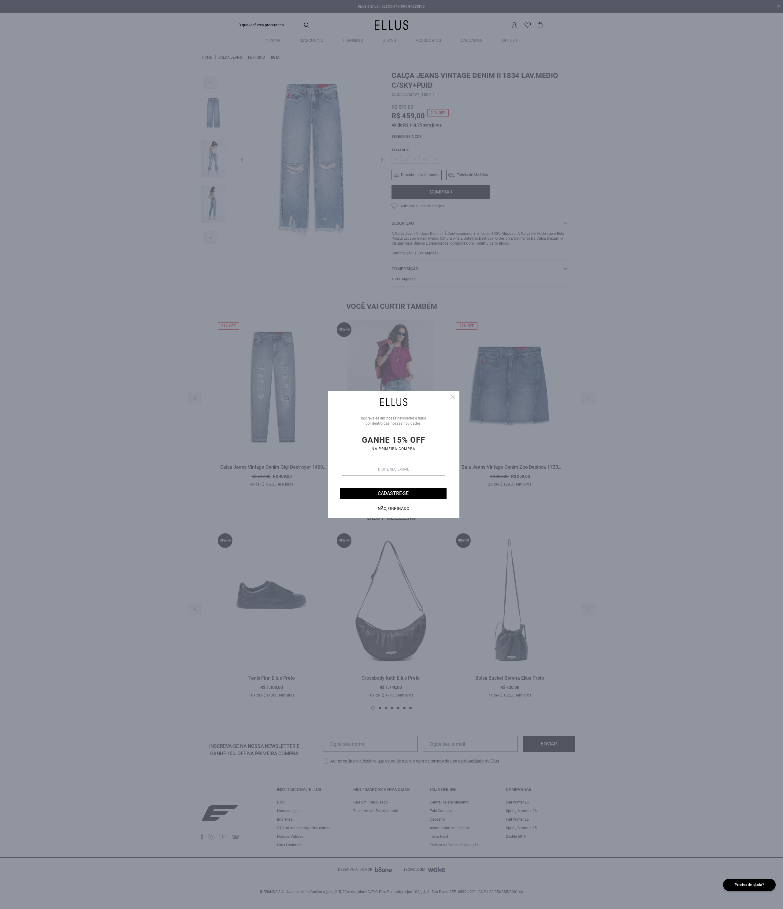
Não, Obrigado (394, 508)
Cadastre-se (393, 493)
